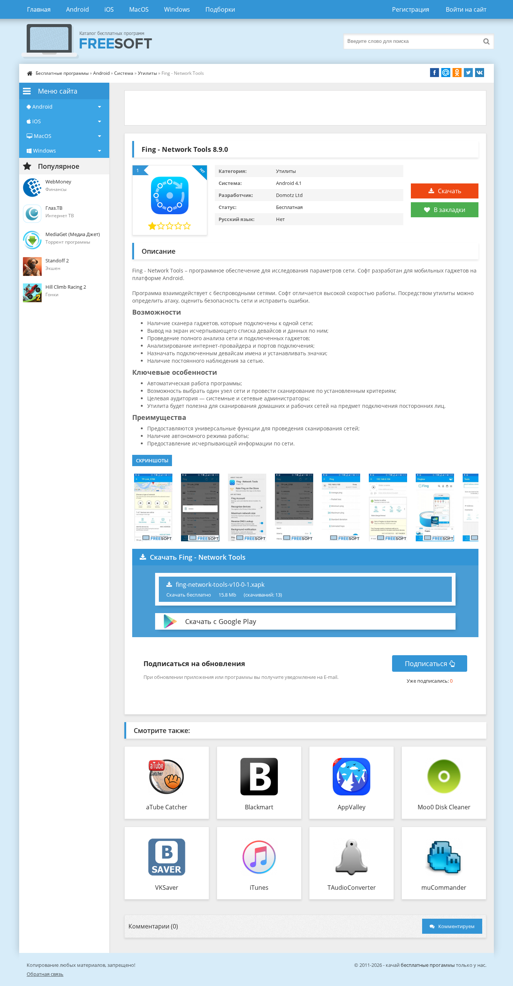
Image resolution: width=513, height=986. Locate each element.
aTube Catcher (166, 807)
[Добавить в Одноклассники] (457, 72)
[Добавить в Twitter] (468, 72)
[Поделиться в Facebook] (434, 72)
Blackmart (259, 807)
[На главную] (94, 41)
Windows (177, 9)
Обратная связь (45, 974)
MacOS (139, 9)
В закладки (449, 210)
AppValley (351, 807)
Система (123, 73)
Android (77, 9)
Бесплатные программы (62, 73)
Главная (39, 9)
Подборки (220, 9)
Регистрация (410, 9)
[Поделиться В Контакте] (479, 72)
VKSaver (166, 887)
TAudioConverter (351, 887)
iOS (109, 9)
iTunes (259, 887)
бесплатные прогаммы (428, 965)
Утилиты (147, 73)
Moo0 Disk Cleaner (444, 807)
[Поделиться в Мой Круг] (445, 72)
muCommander (443, 887)
